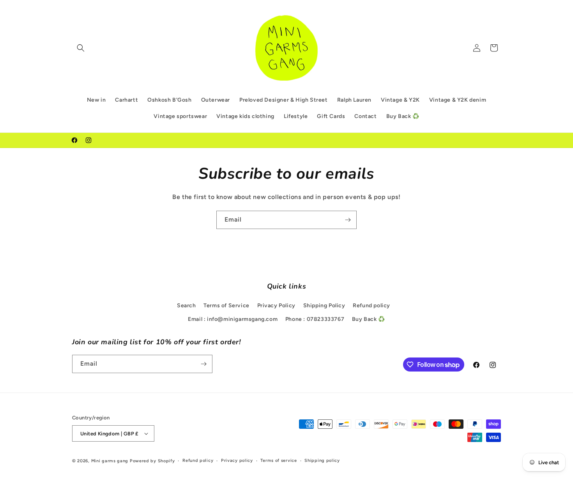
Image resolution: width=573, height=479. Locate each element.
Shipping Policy (324, 305)
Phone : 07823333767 (314, 319)
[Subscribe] (347, 220)
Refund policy (371, 305)
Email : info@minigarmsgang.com (233, 319)
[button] (80, 47)
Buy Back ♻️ (368, 319)
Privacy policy (237, 460)
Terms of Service (226, 305)
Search (186, 305)
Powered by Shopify (152, 460)
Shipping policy (322, 460)
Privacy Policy (276, 305)
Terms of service (278, 460)
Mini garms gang (110, 460)
